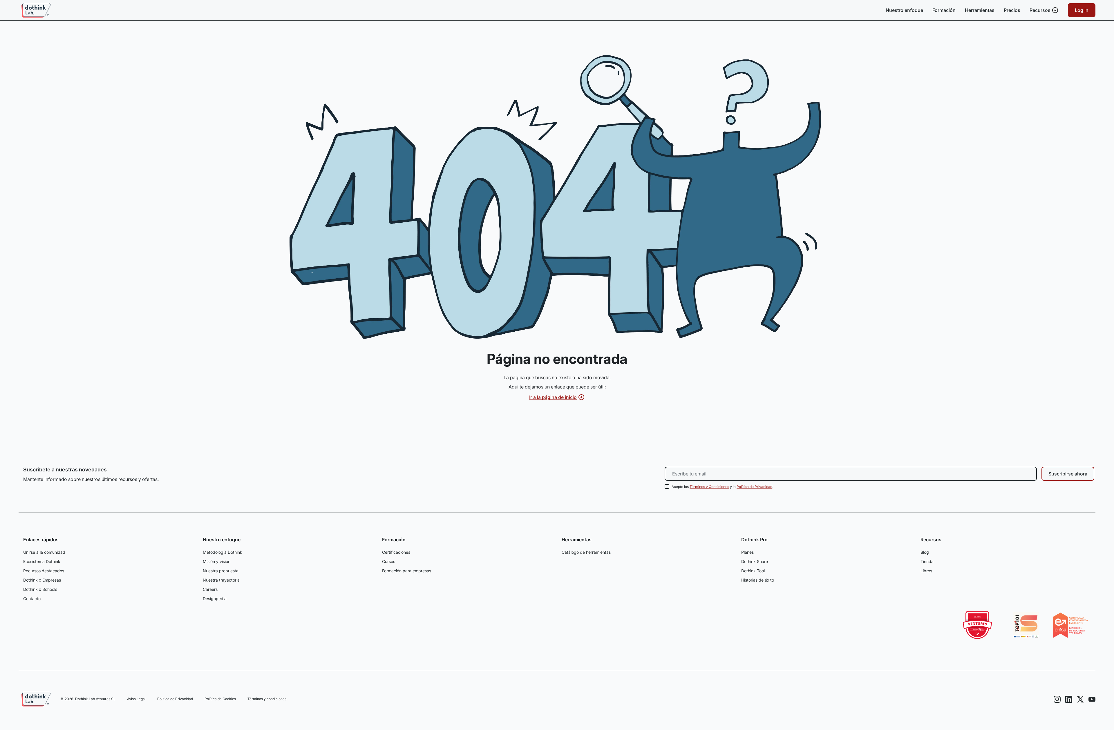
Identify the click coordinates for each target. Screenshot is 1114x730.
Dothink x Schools (40, 589)
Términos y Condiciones (709, 486)
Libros (926, 570)
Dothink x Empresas (42, 580)
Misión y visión (216, 561)
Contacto (32, 598)
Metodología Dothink (222, 552)
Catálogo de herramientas (586, 552)
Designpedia (215, 598)
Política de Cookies (220, 699)
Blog (925, 552)
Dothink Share (754, 561)
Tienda (927, 561)
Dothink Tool (753, 570)
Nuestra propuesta (220, 570)
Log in (1081, 10)
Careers (210, 589)
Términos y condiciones (266, 699)
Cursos (388, 561)
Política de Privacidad (754, 486)
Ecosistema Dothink (41, 561)
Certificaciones (396, 552)
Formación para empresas (406, 570)
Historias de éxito (757, 580)
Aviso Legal (136, 699)
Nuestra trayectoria (221, 580)
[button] (1044, 10)
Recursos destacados (43, 570)
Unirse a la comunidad (44, 552)
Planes (747, 552)
